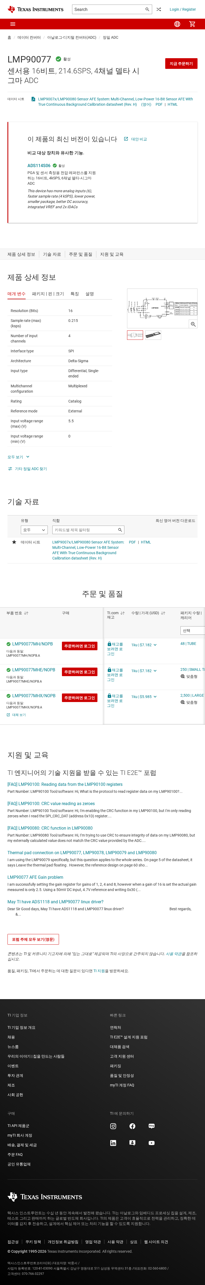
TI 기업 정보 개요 (21, 1027)
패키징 (115, 1066)
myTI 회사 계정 (19, 1135)
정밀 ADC (110, 37)
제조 (11, 1085)
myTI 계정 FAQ (122, 1085)
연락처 (115, 1027)
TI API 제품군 (18, 1126)
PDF (159, 104)
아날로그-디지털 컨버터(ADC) (71, 37)
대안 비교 (139, 139)
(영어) (146, 104)
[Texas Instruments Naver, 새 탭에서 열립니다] (151, 1128)
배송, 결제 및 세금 (22, 1145)
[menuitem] (177, 24)
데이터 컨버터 (29, 37)
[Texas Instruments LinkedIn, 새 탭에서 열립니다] (113, 1145)
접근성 (13, 1242)
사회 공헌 (15, 1095)
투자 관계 (15, 1075)
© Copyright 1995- (26, 1251)
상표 (133, 1242)
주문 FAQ (15, 1154)
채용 (11, 1037)
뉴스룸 (13, 1046)
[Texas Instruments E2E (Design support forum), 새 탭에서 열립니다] (132, 1145)
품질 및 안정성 (122, 1075)
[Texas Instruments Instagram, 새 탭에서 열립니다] (113, 1128)
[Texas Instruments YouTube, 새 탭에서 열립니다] (151, 1145)
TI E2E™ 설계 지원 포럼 (129, 1037)
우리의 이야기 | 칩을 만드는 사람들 (36, 1056)
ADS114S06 (38, 165)
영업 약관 (93, 1242)
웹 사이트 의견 (156, 1242)
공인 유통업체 (19, 1164)
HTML (173, 104)
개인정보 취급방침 (63, 1242)
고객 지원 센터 (122, 1056)
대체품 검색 (119, 1046)
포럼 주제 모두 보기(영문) (33, 939)
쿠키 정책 (33, 1242)
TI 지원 (99, 971)
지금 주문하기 (181, 63)
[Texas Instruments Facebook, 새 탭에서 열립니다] (132, 1128)
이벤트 (13, 1066)
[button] (12, 24)
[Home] (35, 9)
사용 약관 (174, 954)
